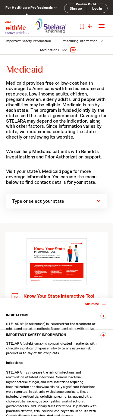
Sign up (76, 8)
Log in (97, 8)
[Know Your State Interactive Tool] (57, 262)
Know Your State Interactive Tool (59, 296)
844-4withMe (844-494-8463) (89, 26)
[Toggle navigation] (102, 25)
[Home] (15, 25)
